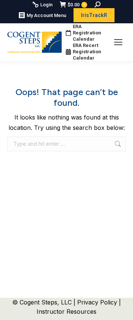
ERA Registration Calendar (87, 33)
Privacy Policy (98, 302)
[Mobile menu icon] (118, 42)
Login (46, 4)
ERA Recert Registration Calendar (87, 52)
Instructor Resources (66, 311)
